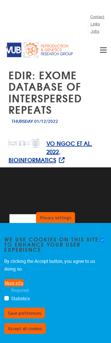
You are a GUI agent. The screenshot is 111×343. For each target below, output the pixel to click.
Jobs (95, 31)
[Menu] (103, 50)
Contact (97, 17)
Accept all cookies (25, 328)
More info (14, 282)
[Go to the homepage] (39, 50)
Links (95, 24)
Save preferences (24, 313)
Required (20, 290)
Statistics (20, 298)
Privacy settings (55, 217)
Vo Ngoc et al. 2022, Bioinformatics (50, 151)
